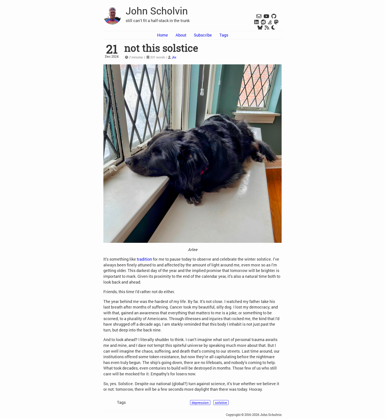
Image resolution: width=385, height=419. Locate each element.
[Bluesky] (260, 28)
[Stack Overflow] (270, 22)
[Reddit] (263, 22)
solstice (221, 402)
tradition (144, 259)
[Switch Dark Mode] (273, 27)
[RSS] (267, 28)
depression (200, 402)
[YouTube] (266, 16)
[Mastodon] (276, 22)
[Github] (273, 16)
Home (162, 35)
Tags (223, 35)
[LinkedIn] (256, 22)
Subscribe (203, 35)
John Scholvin (157, 10)
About (181, 35)
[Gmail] (258, 16)
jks (174, 57)
